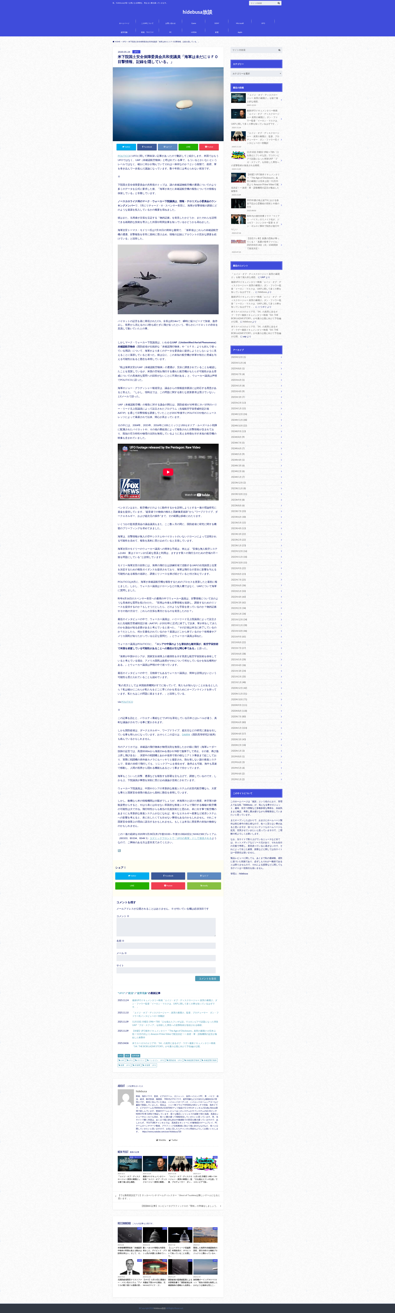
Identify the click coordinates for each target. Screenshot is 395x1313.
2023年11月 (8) (238, 488)
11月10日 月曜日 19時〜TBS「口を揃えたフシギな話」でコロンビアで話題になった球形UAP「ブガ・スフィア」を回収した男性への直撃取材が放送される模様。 (175, 1023)
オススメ (141, 1060)
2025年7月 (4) (238, 374)
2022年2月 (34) (238, 608)
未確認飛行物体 (210, 1060)
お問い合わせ (170, 23)
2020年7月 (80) (238, 716)
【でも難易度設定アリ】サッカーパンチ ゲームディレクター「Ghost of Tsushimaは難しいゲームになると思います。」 (169, 1197)
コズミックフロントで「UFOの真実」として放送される (181, 838)
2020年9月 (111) (239, 705)
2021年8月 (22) (238, 642)
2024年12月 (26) (239, 414)
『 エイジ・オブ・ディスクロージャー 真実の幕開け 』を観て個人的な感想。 (262, 99)
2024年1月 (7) (238, 477)
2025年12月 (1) (238, 357)
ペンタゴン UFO (156, 1060)
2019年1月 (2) (238, 779)
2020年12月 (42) (239, 688)
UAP (122, 1060)
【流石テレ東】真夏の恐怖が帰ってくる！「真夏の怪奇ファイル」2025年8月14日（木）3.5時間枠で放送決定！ (255, 245)
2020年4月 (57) (238, 733)
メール (121, 953)
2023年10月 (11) (239, 494)
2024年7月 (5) (238, 442)
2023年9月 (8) (238, 499)
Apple (240, 32)
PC (170, 32)
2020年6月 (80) (238, 722)
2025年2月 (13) (238, 402)
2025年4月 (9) (238, 391)
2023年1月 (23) (238, 545)
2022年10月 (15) (239, 562)
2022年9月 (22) (238, 568)
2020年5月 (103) (239, 728)
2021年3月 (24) (238, 671)
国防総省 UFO (175, 1060)
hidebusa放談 (197, 12)
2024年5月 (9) (238, 454)
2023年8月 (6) (238, 505)
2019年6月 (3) (238, 762)
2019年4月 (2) (238, 773)
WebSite (162, 1140)
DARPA (186, 734)
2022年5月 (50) (238, 591)
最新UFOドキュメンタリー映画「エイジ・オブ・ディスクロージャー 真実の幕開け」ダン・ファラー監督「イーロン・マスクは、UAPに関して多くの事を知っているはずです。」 (174, 1003)
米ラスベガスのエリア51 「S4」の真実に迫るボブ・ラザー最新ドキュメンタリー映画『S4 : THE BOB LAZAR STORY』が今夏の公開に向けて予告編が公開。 (173, 1045)
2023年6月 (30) (238, 517)
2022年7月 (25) (238, 579)
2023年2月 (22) (238, 539)
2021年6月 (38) (238, 653)
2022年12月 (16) (239, 551)
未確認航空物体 (192, 1060)
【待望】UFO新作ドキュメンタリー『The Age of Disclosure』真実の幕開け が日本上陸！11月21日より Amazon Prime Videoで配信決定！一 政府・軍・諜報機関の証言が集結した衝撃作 (174, 1034)
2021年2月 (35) (238, 676)
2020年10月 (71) (239, 699)
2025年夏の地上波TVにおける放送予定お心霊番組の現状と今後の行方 (263, 205)
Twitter (174, 1140)
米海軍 (137, 1065)
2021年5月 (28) (238, 659)
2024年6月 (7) (238, 448)
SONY (216, 23)
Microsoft (240, 23)
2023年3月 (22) (238, 534)
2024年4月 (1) (238, 459)
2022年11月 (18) (239, 557)
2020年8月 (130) (239, 710)
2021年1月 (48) (238, 682)
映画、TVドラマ (147, 32)
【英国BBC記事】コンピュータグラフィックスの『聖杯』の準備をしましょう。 (179, 1206)
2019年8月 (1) (238, 756)
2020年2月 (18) (238, 745)
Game (193, 23)
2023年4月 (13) (238, 528)
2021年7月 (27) (238, 648)
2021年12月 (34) (239, 619)
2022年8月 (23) (238, 574)
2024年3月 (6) (238, 465)
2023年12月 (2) (238, 482)
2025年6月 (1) (238, 380)
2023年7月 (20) (238, 511)
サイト (120, 965)
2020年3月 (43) (238, 739)
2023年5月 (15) (238, 522)
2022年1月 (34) (238, 613)
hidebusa (141, 1091)
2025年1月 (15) (238, 408)
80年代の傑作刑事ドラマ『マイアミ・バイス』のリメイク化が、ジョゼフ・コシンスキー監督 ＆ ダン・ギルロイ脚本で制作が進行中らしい (255, 224)
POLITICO (123, 155)
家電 (216, 32)
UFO (263, 23)
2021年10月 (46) (239, 631)
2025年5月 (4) (238, 385)
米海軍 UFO (150, 1065)
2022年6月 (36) (238, 585)
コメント (122, 916)
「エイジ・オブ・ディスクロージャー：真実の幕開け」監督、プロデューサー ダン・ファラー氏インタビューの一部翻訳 (175, 1014)
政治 (130, 992)
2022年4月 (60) (238, 596)
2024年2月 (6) (238, 471)
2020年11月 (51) (239, 693)
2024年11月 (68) (239, 420)
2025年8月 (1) (238, 368)
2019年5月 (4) (238, 768)
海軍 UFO (125, 1065)
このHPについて (147, 23)
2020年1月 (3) (238, 750)
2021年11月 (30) (239, 625)
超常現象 (124, 32)
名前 (120, 940)
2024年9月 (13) (238, 431)
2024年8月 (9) (238, 437)
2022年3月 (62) (238, 602)
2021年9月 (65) (238, 636)
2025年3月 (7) (238, 397)
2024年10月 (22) (239, 425)
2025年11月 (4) (238, 362)
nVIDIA (193, 32)
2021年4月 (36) (238, 665)
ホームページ (124, 23)
